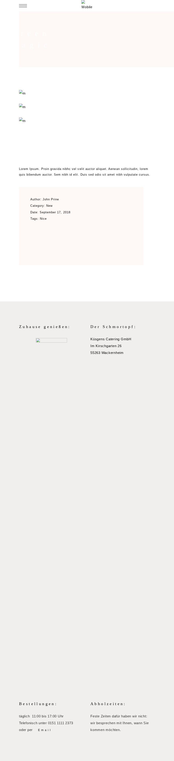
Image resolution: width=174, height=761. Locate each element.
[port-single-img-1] (87, 120)
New (49, 205)
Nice (43, 218)
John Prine (51, 199)
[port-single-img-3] (87, 93)
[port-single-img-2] (87, 107)
